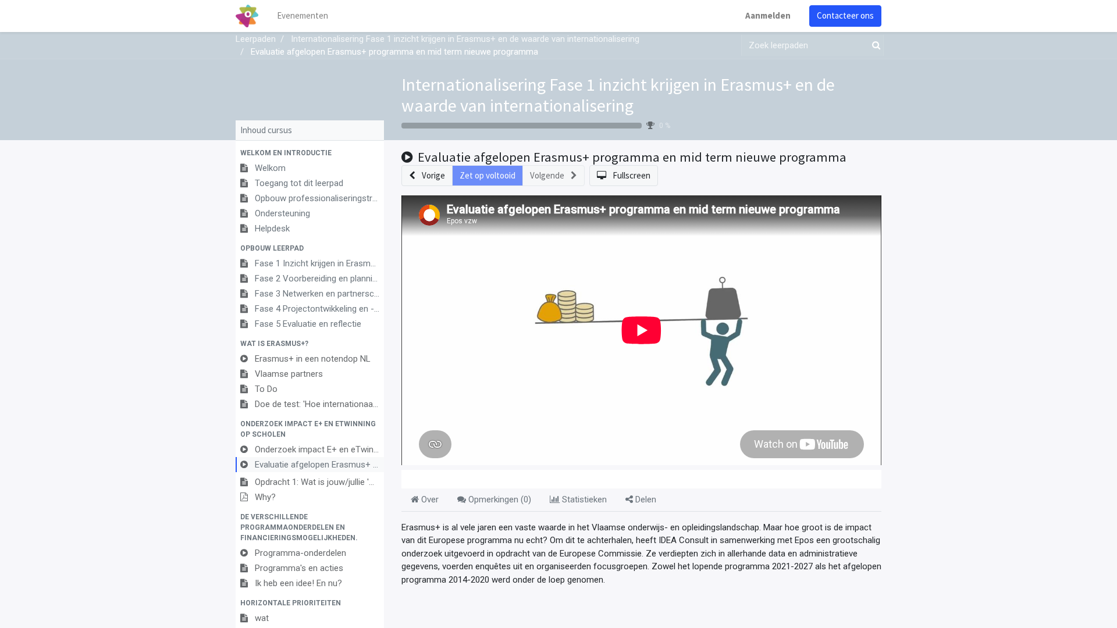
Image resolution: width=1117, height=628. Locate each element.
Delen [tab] (644, 499)
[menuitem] (302, 16)
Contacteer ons (845, 15)
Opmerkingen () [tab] (498, 499)
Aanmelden (768, 15)
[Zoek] (874, 45)
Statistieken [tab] (583, 499)
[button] (310, 152)
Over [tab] (429, 499)
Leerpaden (256, 39)
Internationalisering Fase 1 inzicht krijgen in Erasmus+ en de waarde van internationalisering (618, 94)
